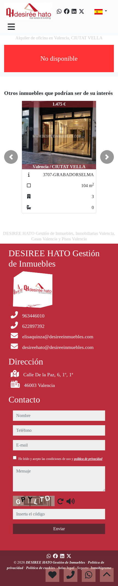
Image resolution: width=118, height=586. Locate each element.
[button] (11, 157)
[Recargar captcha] (60, 501)
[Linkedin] (74, 11)
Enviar (59, 528)
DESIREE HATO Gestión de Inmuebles (56, 562)
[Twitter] (81, 11)
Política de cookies (41, 568)
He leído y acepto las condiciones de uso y (60, 459)
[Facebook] (66, 11)
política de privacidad (88, 459)
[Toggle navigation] (11, 27)
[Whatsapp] (59, 11)
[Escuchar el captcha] (70, 501)
